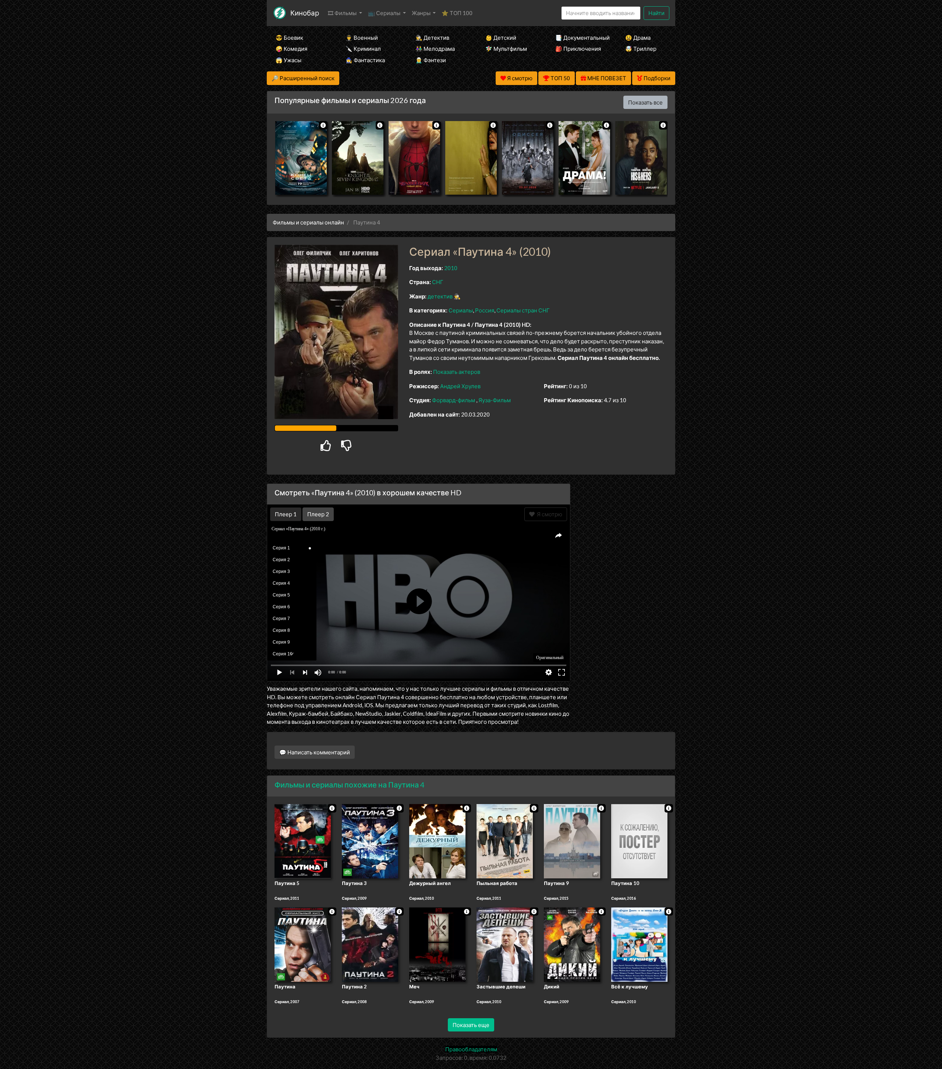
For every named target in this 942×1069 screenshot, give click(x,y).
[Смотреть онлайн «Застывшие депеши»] (505, 944)
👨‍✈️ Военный (362, 37)
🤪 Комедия (291, 48)
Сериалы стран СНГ (523, 310)
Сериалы (461, 310)
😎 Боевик (289, 37)
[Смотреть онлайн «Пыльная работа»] (505, 840)
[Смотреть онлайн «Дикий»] (572, 944)
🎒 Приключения (578, 48)
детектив (440, 296)
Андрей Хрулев (460, 386)
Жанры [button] (422, 13)
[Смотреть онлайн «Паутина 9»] (572, 840)
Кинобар (304, 12)
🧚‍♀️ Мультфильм (506, 48)
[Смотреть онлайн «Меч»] (437, 944)
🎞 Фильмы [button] (343, 13)
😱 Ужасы (288, 60)
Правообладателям (471, 1049)
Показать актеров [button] (456, 371)
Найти (656, 13)
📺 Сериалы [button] (384, 13)
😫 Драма (638, 37)
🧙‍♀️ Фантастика (365, 60)
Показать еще (471, 1025)
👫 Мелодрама (435, 48)
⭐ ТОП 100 (457, 13)
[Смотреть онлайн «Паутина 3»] (370, 840)
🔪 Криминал (363, 48)
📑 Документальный (580, 37)
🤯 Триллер (640, 48)
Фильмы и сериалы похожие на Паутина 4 (350, 784)
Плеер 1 (286, 514)
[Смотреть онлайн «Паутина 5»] (303, 840)
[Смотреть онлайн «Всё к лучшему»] (639, 944)
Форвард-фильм (453, 400)
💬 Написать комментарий (314, 752)
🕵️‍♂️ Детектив (432, 37)
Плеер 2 (318, 514)
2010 (450, 268)
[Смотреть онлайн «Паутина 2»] (370, 944)
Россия (484, 310)
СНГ (437, 282)
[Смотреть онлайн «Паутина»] (303, 944)
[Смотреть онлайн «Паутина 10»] (639, 840)
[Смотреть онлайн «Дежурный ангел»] (437, 840)
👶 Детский (500, 37)
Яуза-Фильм (494, 400)
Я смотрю (548, 514)
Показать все (645, 102)
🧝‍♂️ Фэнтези (430, 60)
